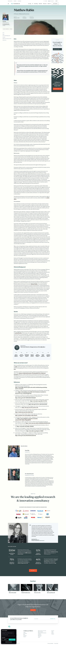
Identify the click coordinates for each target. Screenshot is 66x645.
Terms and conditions (50, 643)
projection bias (18, 333)
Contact (24, 636)
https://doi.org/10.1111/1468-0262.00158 (38, 404)
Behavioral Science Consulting (42, 630)
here (15, 369)
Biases (24, 634)
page (16, 366)
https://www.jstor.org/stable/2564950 (25, 426)
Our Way (29, 3)
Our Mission (25, 635)
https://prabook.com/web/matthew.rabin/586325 (26, 415)
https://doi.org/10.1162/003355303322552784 (25, 435)
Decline (5, 639)
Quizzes (39, 637)
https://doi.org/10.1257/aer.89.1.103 (30, 407)
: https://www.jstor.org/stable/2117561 (38, 401)
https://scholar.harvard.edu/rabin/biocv (24, 412)
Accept (12, 639)
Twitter (52, 631)
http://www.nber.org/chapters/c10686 (34, 431)
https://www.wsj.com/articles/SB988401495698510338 (38, 423)
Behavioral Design (40, 631)
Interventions (25, 633)
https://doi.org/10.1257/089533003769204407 (25, 397)
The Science (39, 636)
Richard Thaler (34, 284)
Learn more (3, 637)
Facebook (52, 630)
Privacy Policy (56, 643)
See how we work (57, 88)
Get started (55, 3)
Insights (24, 632)
